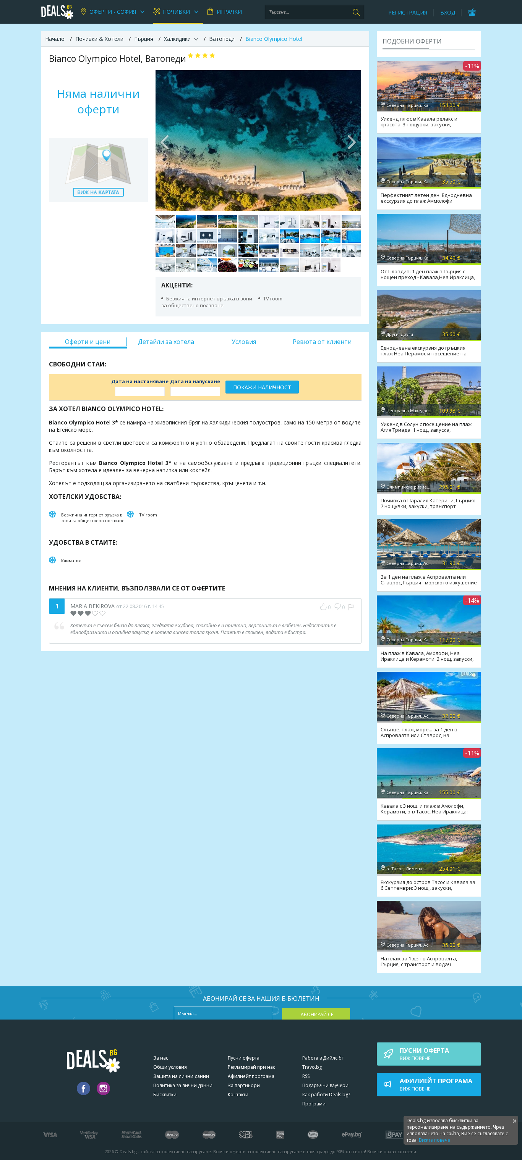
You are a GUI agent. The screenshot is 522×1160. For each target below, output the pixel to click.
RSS (306, 1076)
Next (351, 140)
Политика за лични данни (182, 1085)
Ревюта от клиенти (322, 341)
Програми (314, 1103)
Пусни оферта (243, 1058)
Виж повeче (424, 1054)
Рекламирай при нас (251, 1067)
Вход (447, 12)
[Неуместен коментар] (351, 607)
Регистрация (407, 12)
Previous (165, 140)
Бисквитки (165, 1094)
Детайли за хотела (166, 341)
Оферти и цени (87, 341)
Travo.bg (312, 1067)
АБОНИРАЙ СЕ (317, 1014)
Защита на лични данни (181, 1076)
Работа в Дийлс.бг (323, 1058)
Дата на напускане (195, 381)
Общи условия (170, 1067)
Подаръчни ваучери (325, 1085)
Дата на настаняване (140, 381)
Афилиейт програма (251, 1076)
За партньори (244, 1085)
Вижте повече (434, 1140)
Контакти (238, 1094)
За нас (160, 1058)
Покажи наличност (262, 387)
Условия (244, 341)
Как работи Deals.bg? (326, 1094)
